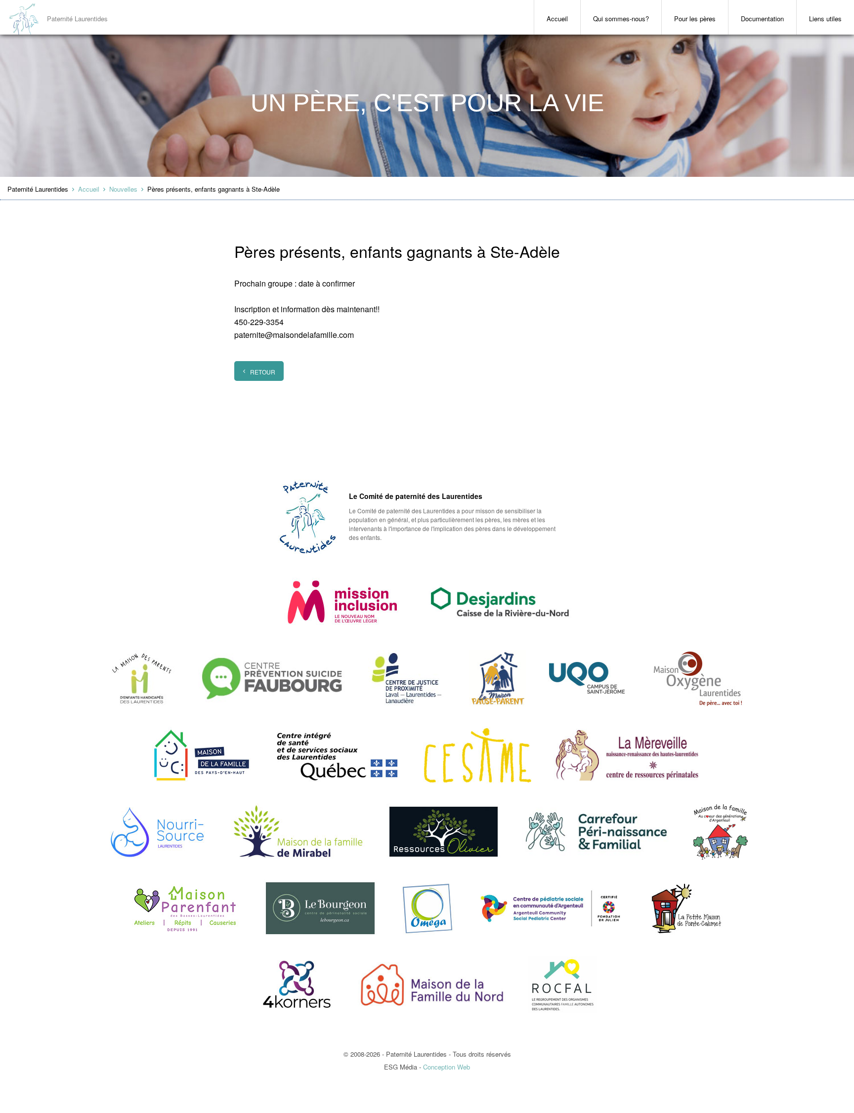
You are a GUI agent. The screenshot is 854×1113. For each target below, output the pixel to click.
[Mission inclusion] (342, 602)
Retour (262, 372)
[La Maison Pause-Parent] (500, 601)
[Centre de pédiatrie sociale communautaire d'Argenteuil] (551, 908)
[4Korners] (296, 984)
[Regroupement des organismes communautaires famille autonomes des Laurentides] (562, 984)
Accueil (557, 18)
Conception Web (446, 1067)
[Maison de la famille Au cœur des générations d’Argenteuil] (720, 831)
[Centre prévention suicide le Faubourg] (272, 678)
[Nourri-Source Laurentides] (158, 831)
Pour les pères (695, 18)
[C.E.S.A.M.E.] (477, 755)
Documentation (762, 18)
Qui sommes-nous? (621, 18)
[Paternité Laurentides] (307, 517)
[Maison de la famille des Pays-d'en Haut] (201, 755)
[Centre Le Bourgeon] (320, 908)
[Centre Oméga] (427, 908)
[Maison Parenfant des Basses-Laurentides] (185, 908)
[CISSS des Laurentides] (337, 755)
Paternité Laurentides (77, 18)
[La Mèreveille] (628, 755)
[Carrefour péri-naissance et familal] (596, 832)
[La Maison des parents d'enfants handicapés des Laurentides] (141, 678)
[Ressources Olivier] (443, 831)
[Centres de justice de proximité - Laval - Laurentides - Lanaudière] (407, 678)
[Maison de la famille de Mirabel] (298, 831)
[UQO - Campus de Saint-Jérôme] (587, 678)
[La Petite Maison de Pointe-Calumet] (686, 908)
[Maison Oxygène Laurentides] (697, 678)
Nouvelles (123, 189)
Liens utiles (825, 18)
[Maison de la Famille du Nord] (432, 985)
